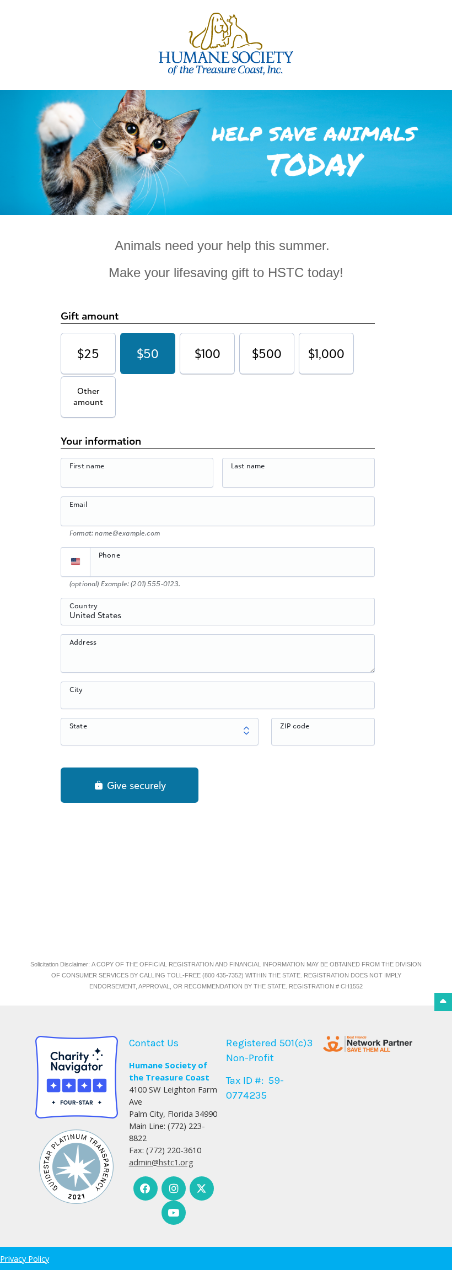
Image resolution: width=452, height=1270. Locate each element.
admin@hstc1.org (161, 1162)
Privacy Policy (24, 1258)
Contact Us (154, 1043)
